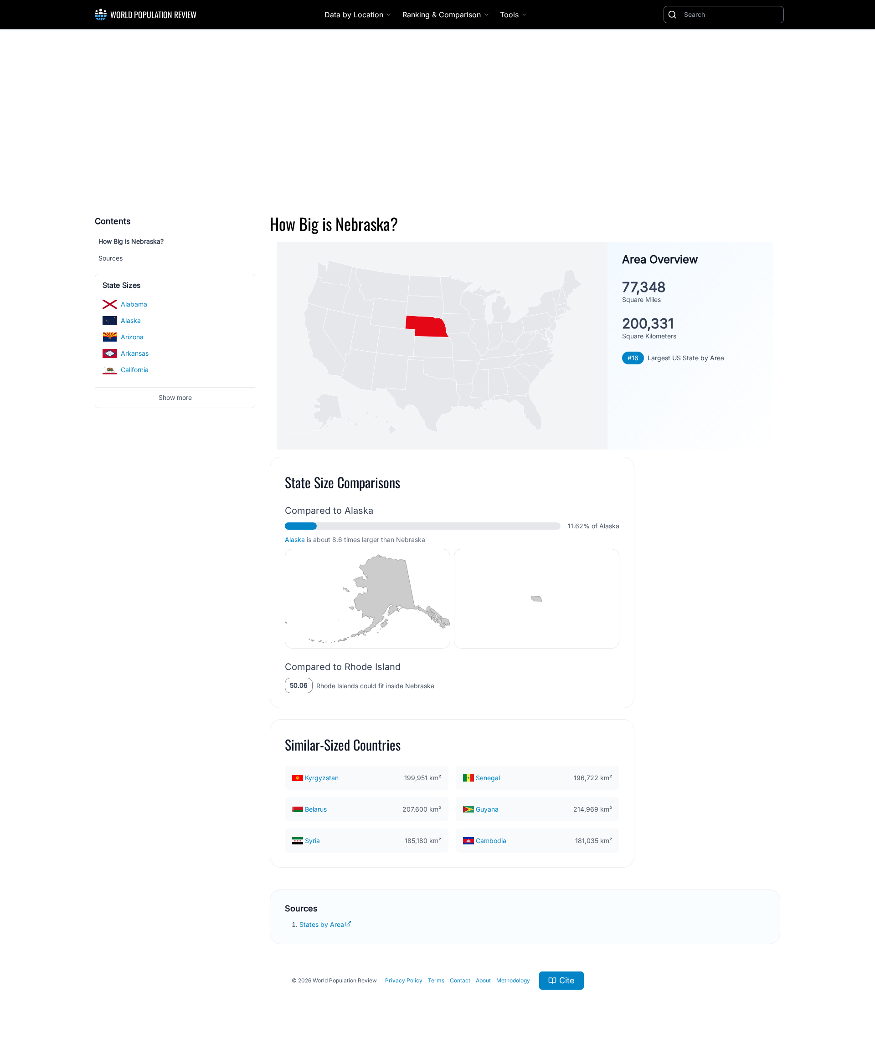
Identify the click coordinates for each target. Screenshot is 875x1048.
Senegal (488, 778)
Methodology (513, 980)
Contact (460, 980)
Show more (175, 397)
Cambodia (491, 840)
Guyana (487, 809)
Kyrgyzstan (322, 778)
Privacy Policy (403, 980)
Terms (436, 980)
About (483, 980)
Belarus (316, 809)
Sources (110, 258)
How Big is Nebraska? (131, 241)
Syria (312, 840)
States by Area (321, 924)
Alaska (295, 539)
